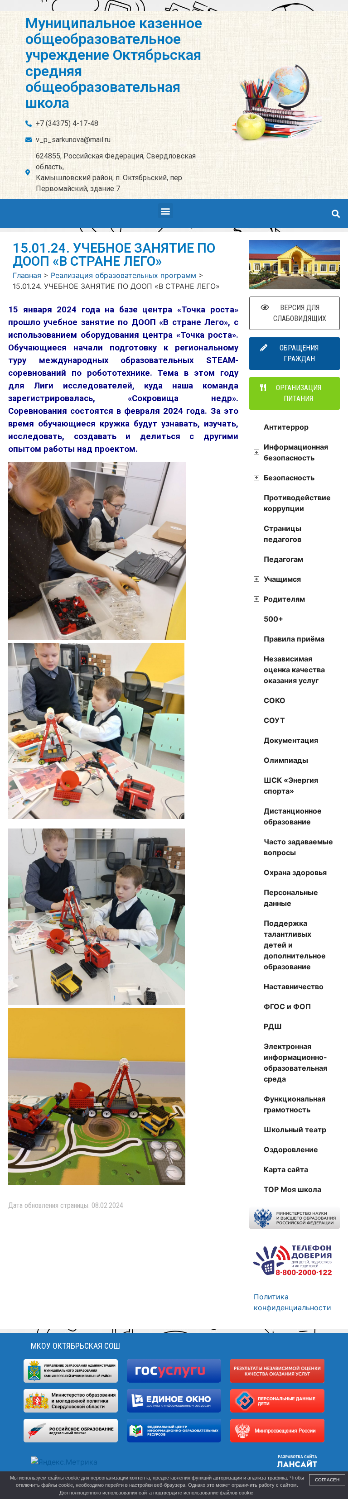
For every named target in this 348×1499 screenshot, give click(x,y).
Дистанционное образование (293, 816)
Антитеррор (286, 426)
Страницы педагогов (282, 534)
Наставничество (294, 986)
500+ (273, 618)
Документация (291, 740)
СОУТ (274, 720)
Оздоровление (291, 1149)
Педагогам (283, 559)
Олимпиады (286, 760)
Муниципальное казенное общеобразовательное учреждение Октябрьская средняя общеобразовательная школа (113, 62)
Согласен (327, 1479)
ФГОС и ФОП (287, 1006)
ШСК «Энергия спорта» (291, 785)
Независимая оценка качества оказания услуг (294, 669)
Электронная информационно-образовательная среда (295, 1062)
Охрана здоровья (295, 872)
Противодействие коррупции (297, 503)
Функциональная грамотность (294, 1104)
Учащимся (282, 579)
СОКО (274, 700)
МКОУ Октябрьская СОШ (75, 1346)
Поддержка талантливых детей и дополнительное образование (295, 945)
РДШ (273, 1026)
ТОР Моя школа (292, 1189)
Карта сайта (286, 1169)
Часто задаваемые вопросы (298, 847)
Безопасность (289, 477)
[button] (165, 210)
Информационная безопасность (296, 452)
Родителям (284, 598)
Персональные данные (291, 898)
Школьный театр (295, 1129)
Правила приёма (294, 638)
